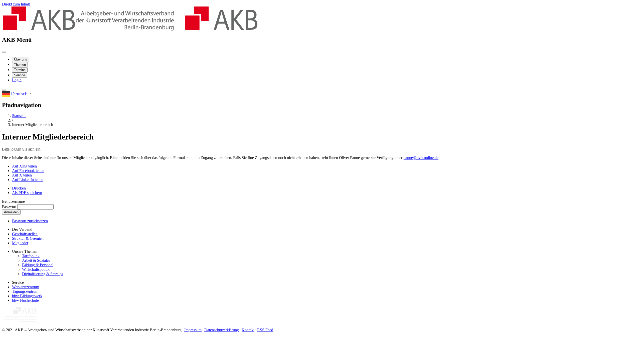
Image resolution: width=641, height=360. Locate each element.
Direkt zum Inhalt (16, 4)
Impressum (193, 330)
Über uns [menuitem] (20, 59)
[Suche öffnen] (4, 89)
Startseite (19, 116)
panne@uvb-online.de (420, 158)
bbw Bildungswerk (27, 296)
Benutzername (13, 201)
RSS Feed (265, 330)
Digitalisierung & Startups (42, 274)
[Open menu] (4, 51)
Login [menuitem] (17, 80)
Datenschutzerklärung (221, 330)
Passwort (9, 206)
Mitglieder (20, 243)
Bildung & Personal (37, 265)
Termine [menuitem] (20, 70)
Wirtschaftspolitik (36, 269)
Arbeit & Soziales (36, 260)
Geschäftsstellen (25, 234)
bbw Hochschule (25, 300)
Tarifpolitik (31, 256)
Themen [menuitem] (20, 64)
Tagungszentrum (25, 291)
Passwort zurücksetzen (30, 221)
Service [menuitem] (19, 75)
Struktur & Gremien (28, 238)
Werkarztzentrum (25, 287)
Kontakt (248, 330)
